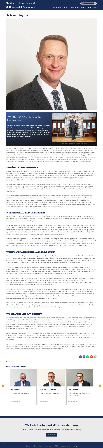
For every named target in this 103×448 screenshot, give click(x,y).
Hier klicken (72, 434)
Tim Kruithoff (45, 390)
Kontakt (89, 7)
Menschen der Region (77, 7)
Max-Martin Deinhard (19, 390)
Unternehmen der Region (60, 7)
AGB (56, 446)
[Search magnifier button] (95, 3)
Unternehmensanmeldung (69, 446)
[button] (80, 356)
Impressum (48, 446)
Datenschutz (38, 446)
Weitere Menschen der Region (16, 366)
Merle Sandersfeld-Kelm (77, 390)
